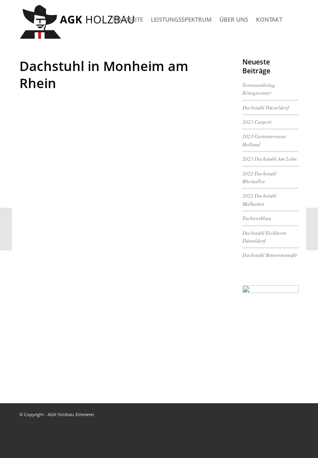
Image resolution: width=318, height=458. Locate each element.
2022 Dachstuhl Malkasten (259, 199)
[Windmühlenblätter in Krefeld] (312, 229)
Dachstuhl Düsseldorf (265, 107)
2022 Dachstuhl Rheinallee (259, 177)
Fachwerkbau (256, 218)
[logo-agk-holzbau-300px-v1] (77, 19)
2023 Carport (256, 121)
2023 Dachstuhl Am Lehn (269, 158)
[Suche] (292, 19)
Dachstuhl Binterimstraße (269, 254)
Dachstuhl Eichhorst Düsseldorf (264, 236)
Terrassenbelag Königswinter (258, 88)
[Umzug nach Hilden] (6, 229)
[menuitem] (128, 19)
